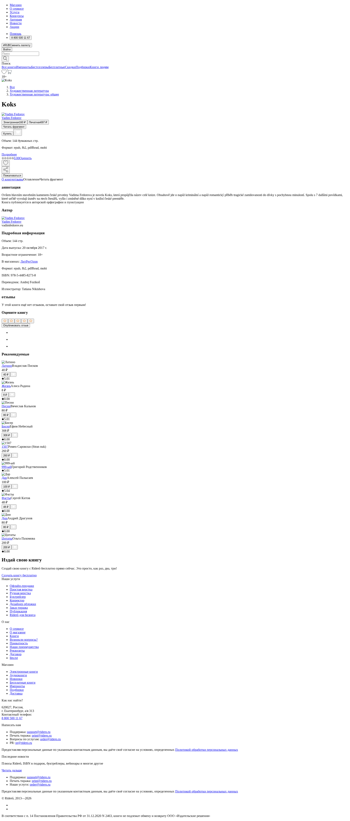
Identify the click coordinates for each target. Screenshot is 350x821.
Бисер (6, 426)
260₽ (6, 455)
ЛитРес (25, 261)
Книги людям (99, 67)
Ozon (34, 261)
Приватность (19, 643)
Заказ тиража (19, 607)
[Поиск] (5, 59)
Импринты (23, 67)
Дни (4, 518)
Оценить (25, 158)
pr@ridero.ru (23, 743)
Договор (15, 654)
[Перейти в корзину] (9, 73)
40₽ (6, 374)
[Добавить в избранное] (6, 163)
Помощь (15, 33)
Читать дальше (12, 770)
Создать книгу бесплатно (19, 575)
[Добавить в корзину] (17, 132)
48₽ (6, 506)
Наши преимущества (24, 647)
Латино (7, 365)
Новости (16, 23)
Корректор (17, 600)
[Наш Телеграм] (11, 809)
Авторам (16, 19)
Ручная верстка (20, 593)
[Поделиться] (6, 169)
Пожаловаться (12, 175)
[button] (175, 58)
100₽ (6, 486)
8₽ (5, 394)
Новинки (16, 679)
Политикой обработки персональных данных (206, 749)
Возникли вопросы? (24, 639)
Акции (14, 27)
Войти (7, 49)
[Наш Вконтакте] (12, 805)
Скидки (70, 67)
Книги (14, 636)
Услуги (14, 12)
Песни (6, 406)
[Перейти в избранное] (4, 73)
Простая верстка (21, 589)
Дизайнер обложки (23, 604)
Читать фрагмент (14, 126)
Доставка (16, 693)
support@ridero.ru (38, 732)
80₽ (6, 415)
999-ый (7, 467)
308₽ (6, 435)
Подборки (83, 67)
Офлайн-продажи (22, 586)
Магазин (16, 5)
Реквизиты (17, 650)
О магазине (18, 632)
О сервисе (17, 8)
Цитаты (7, 538)
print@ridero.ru (42, 735)
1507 (5, 446)
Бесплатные (57, 67)
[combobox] (175, 54)
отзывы (18, 179)
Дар (4, 477)
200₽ (6, 547)
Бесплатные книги (22, 682)
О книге (7, 179)
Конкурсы (17, 16)
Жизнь (6, 386)
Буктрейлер (18, 596)
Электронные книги (24, 671)
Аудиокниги (18, 675)
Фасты (6, 498)
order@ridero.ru (50, 739)
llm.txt (14, 658)
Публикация (18, 611)
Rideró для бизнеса (22, 615)
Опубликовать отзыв (15, 325)
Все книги (9, 67)
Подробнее (9, 154)
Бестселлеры (40, 67)
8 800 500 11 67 (12, 718)
